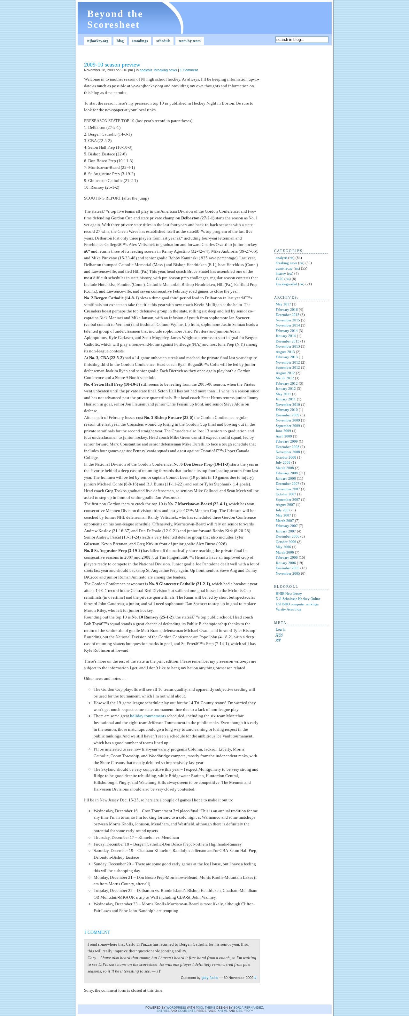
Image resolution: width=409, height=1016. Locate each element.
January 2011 (286, 399)
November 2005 (288, 573)
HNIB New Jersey (289, 593)
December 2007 (287, 483)
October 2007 (286, 494)
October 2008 (286, 457)
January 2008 (286, 478)
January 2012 (286, 388)
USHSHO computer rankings (297, 604)
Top (248, 1010)
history (281, 273)
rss (291, 258)
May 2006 (283, 547)
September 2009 (288, 426)
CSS (239, 1010)
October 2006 (286, 542)
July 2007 (283, 510)
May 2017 (283, 304)
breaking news (165, 70)
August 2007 (285, 505)
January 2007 (286, 531)
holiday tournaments (148, 715)
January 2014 (286, 336)
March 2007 (285, 521)
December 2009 (287, 415)
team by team (190, 41)
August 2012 (285, 373)
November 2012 (288, 362)
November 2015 (288, 320)
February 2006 (287, 557)
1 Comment (189, 70)
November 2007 (288, 489)
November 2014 (288, 325)
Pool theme (205, 1007)
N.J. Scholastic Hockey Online (298, 599)
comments (187, 1010)
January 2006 (286, 563)
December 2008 (287, 447)
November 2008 (288, 452)
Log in (281, 629)
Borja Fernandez (248, 1007)
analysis (146, 70)
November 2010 (288, 404)
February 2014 (287, 331)
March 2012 (285, 378)
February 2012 (287, 383)
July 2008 (283, 462)
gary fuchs (210, 978)
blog (120, 41)
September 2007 (288, 499)
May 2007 (283, 515)
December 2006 (287, 536)
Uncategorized (286, 284)
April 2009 (284, 436)
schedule (163, 41)
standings (140, 41)
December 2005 (287, 568)
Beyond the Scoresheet (115, 19)
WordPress (176, 1007)
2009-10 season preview (112, 64)
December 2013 (287, 341)
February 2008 (287, 473)
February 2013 (287, 357)
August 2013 (285, 352)
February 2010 (287, 410)
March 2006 (285, 552)
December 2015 (287, 315)
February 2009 (287, 441)
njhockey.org (97, 41)
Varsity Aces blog (288, 609)
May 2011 (283, 394)
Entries (163, 1010)
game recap (284, 268)
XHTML (223, 1010)
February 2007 (287, 526)
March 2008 (285, 468)
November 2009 (288, 420)
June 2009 (283, 431)
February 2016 (287, 309)
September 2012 (288, 367)
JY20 (279, 279)
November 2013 (288, 346)
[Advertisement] (293, 146)
